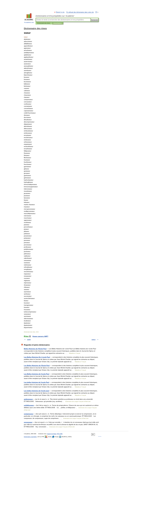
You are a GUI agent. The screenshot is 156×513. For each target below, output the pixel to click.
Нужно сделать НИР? (40, 336)
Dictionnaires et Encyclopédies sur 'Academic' (55, 16)
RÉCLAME (60, 433)
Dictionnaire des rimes (43, 23)
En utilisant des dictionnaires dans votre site (80, 12)
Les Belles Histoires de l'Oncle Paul (37, 365)
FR (96, 12)
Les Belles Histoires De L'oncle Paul (37, 357)
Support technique (51, 433)
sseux (94, 339)
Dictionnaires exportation (30, 436)
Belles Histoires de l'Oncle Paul (35, 349)
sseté (29, 339)
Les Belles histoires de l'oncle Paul (36, 374)
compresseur (28, 414)
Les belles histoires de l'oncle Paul (36, 382)
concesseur (28, 422)
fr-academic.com (29, 22)
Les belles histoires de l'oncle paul (36, 391)
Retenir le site (60, 12)
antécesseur (28, 399)
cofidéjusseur (29, 405)
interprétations (57, 23)
